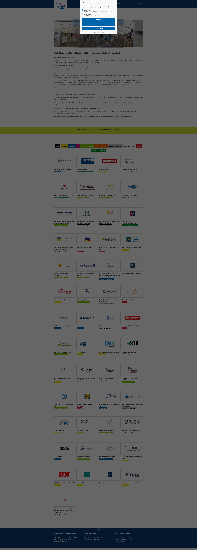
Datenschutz (95, 32)
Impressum (101, 32)
